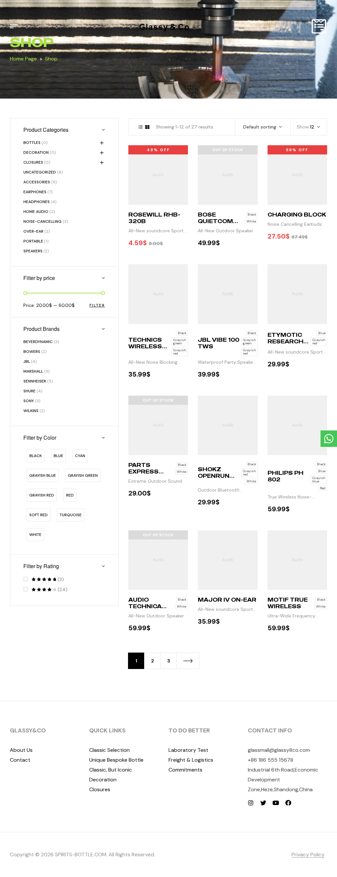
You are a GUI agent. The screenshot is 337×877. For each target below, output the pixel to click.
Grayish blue (42, 475)
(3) (48, 579)
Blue (58, 455)
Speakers (32, 251)
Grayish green (83, 475)
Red (70, 495)
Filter (97, 305)
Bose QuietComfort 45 (217, 221)
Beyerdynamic (38, 341)
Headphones (36, 201)
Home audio (35, 211)
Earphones (34, 192)
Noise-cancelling (42, 221)
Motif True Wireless (288, 603)
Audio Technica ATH (145, 606)
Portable (33, 241)
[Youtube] (276, 803)
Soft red (38, 515)
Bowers (31, 351)
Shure (29, 391)
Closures (33, 162)
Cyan (80, 455)
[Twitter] (263, 803)
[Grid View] (147, 127)
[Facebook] (288, 803)
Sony (28, 401)
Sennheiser (34, 381)
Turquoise (71, 515)
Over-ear (33, 231)
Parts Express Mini (143, 471)
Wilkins (31, 410)
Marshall (33, 371)
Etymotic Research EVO (285, 341)
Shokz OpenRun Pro (213, 476)
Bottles (31, 142)
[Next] (187, 661)
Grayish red (41, 495)
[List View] (141, 127)
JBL (26, 361)
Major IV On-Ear (227, 599)
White (35, 534)
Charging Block (297, 214)
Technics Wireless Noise (145, 346)
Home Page (23, 58)
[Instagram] (251, 803)
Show (303, 127)
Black (35, 455)
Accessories (36, 182)
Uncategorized (39, 172)
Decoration (36, 152)
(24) (49, 590)
